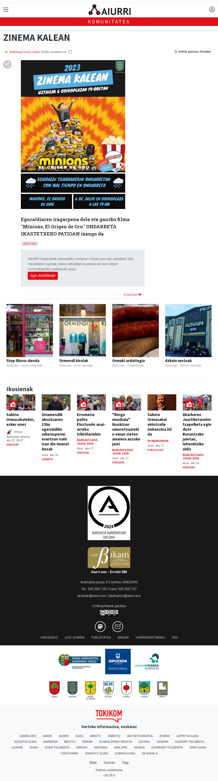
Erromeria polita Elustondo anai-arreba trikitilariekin (91, 424)
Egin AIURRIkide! (42, 276)
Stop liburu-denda (22, 360)
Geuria (144, 741)
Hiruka (81, 747)
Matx (93, 762)
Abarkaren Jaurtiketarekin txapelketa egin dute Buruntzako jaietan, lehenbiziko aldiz (197, 431)
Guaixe (17, 747)
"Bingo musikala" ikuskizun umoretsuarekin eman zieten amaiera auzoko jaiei (126, 429)
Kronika (100, 747)
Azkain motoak (178, 360)
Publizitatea (101, 637)
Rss (175, 637)
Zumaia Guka (125, 753)
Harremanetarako (150, 637)
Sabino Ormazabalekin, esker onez (20, 419)
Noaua (139, 747)
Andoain (29, 243)
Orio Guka (197, 747)
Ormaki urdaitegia (128, 360)
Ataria (164, 736)
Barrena (50, 741)
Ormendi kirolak (73, 360)
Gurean (109, 762)
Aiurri (64, 736)
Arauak (123, 637)
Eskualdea (156, 450)
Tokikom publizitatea (109, 770)
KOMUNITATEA (109, 21)
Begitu (69, 741)
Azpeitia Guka (187, 736)
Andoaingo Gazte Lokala (25, 52)
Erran (87, 741)
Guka (34, 747)
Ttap (125, 762)
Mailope (120, 747)
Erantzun (131, 294)
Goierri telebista (189, 741)
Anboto (114, 736)
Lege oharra (75, 637)
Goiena (162, 741)
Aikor (47, 736)
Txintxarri (69, 753)
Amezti (95, 736)
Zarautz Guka (96, 753)
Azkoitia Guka (25, 741)
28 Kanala (150, 753)
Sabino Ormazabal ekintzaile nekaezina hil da (160, 424)
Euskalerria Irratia (115, 741)
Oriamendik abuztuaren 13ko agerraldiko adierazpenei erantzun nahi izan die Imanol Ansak (55, 431)
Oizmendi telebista (167, 747)
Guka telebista (57, 747)
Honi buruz (49, 637)
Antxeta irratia (140, 736)
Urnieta (47, 459)
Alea (79, 736)
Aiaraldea (28, 736)
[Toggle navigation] (5, 9)
